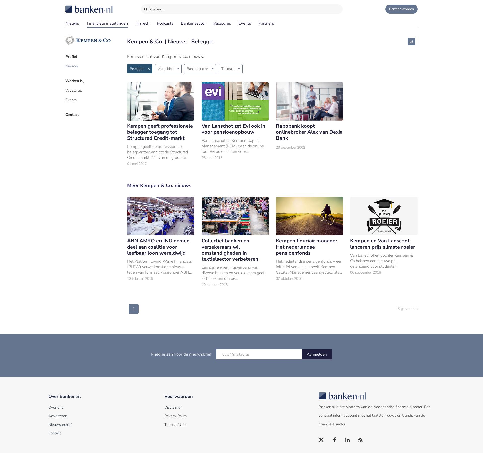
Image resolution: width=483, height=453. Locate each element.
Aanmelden (317, 354)
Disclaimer (173, 407)
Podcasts (165, 23)
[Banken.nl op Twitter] (321, 440)
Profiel (71, 56)
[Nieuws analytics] (411, 41)
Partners (266, 23)
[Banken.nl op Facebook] (334, 440)
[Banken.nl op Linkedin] (347, 440)
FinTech (142, 23)
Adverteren (57, 416)
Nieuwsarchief (60, 424)
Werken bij (75, 80)
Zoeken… (156, 9)
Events (245, 23)
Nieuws (72, 23)
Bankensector (193, 23)
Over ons (55, 407)
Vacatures (222, 23)
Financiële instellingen (107, 23)
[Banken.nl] (76, 6)
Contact (72, 114)
